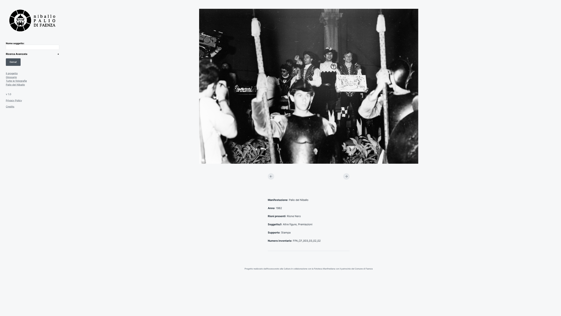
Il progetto (12, 73)
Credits (10, 106)
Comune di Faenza (364, 268)
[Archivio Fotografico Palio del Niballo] (32, 21)
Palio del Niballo (15, 84)
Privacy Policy (14, 100)
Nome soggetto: (15, 43)
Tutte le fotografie (16, 80)
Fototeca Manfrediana (324, 268)
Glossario (11, 77)
